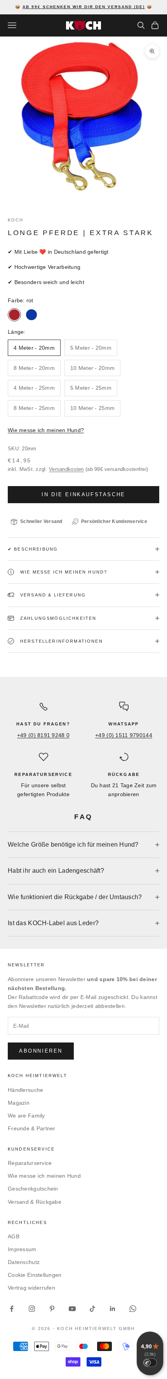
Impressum (22, 1249)
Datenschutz (24, 1262)
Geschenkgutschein (33, 1188)
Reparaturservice (30, 1163)
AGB (13, 1236)
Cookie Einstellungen (35, 1275)
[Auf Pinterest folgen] (52, 1309)
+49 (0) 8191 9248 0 (43, 735)
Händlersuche (25, 1090)
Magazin (19, 1103)
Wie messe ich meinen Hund (44, 1176)
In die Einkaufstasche (83, 494)
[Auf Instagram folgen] (32, 1309)
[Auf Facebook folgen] (12, 1309)
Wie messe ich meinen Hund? (46, 430)
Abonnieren (41, 1051)
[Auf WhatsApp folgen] (133, 1309)
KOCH (16, 220)
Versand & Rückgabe (34, 1202)
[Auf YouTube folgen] (72, 1309)
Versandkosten (66, 469)
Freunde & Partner (32, 1128)
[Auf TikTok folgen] (92, 1309)
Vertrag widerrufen (31, 1288)
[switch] (150, 1362)
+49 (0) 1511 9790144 (123, 735)
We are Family (26, 1115)
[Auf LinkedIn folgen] (113, 1309)
